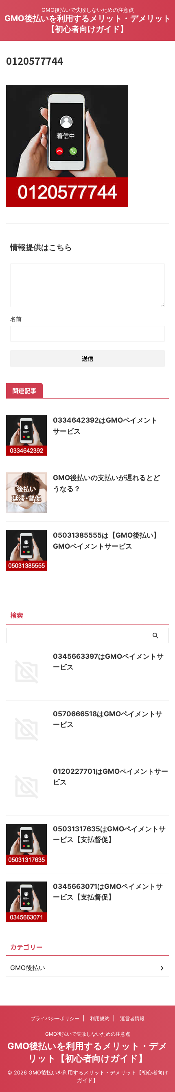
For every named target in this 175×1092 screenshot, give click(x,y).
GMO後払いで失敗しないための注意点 (87, 1034)
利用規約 (99, 1018)
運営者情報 (132, 1018)
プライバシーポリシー (55, 1018)
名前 (16, 318)
